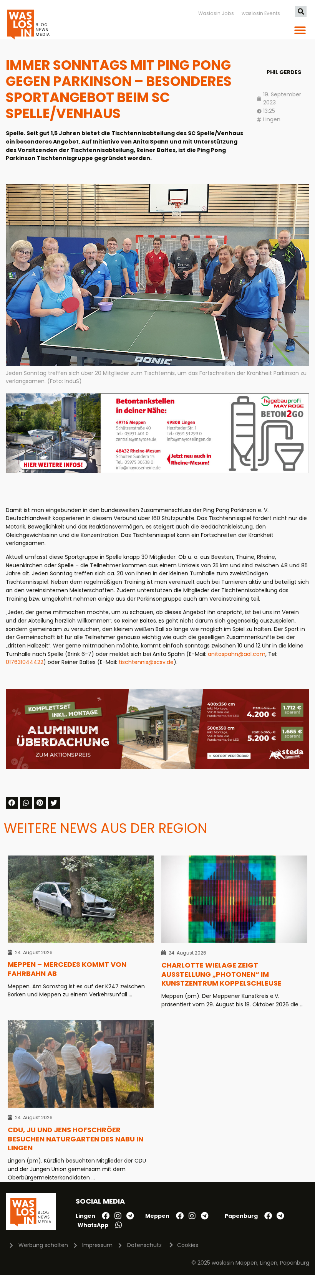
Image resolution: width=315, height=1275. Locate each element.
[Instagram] (118, 1215)
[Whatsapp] (118, 1225)
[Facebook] (105, 1215)
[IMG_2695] (157, 471)
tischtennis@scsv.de (146, 662)
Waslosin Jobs (216, 13)
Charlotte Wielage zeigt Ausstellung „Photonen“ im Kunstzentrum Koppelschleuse (221, 974)
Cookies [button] (187, 1245)
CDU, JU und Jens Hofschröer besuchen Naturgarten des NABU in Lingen (75, 1139)
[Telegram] (130, 1215)
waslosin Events (261, 13)
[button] (301, 11)
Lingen (271, 119)
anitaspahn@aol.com (236, 654)
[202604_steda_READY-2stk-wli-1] (157, 767)
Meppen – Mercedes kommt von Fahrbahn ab (67, 969)
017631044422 (24, 662)
